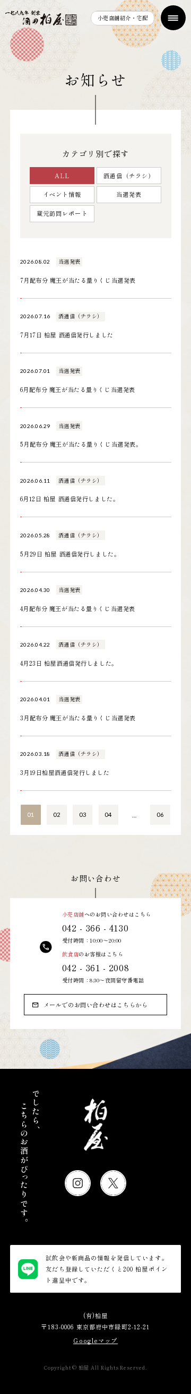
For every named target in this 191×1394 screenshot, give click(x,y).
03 (82, 814)
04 (108, 814)
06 (160, 814)
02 (56, 814)
